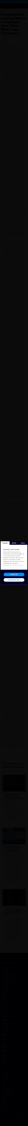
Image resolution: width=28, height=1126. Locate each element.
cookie (9, 567)
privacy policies (18, 567)
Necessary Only (14, 580)
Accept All (14, 574)
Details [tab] (14, 543)
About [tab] (23, 543)
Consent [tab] (5, 543)
